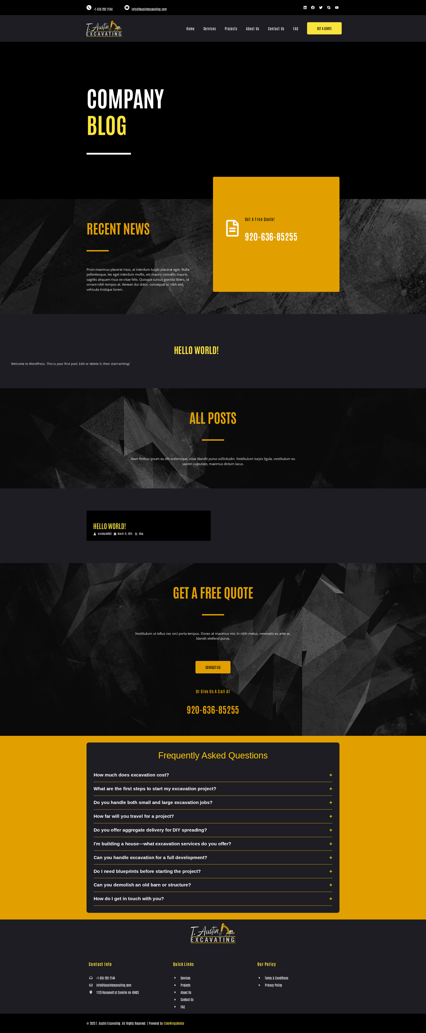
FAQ (295, 28)
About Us (252, 28)
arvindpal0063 (105, 533)
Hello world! (196, 349)
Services (209, 28)
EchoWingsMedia (174, 1023)
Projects (231, 28)
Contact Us (276, 28)
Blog (141, 533)
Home (190, 28)
